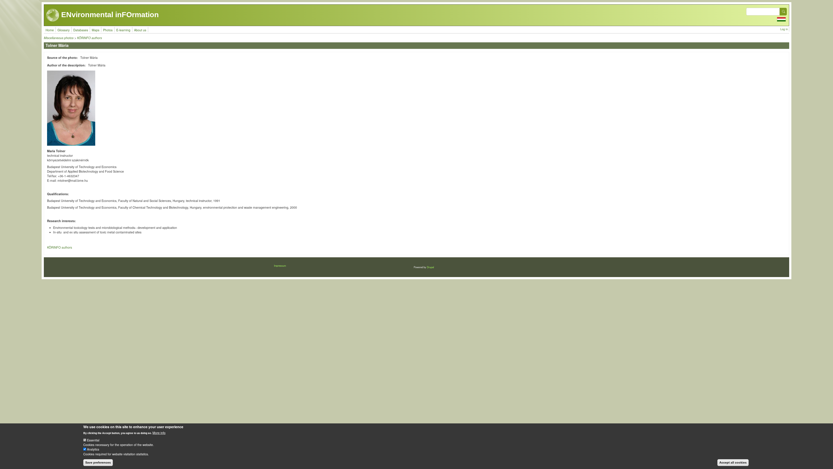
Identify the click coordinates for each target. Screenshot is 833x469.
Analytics (93, 449)
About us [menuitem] (140, 30)
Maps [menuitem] (95, 30)
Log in (784, 29)
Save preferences (98, 462)
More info (159, 432)
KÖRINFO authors (89, 38)
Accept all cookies (733, 462)
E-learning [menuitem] (123, 30)
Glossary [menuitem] (63, 30)
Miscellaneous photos (59, 38)
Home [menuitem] (50, 30)
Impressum (280, 265)
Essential (93, 440)
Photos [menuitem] (108, 30)
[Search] (783, 11)
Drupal (430, 267)
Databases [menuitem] (80, 30)
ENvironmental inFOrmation (109, 14)
